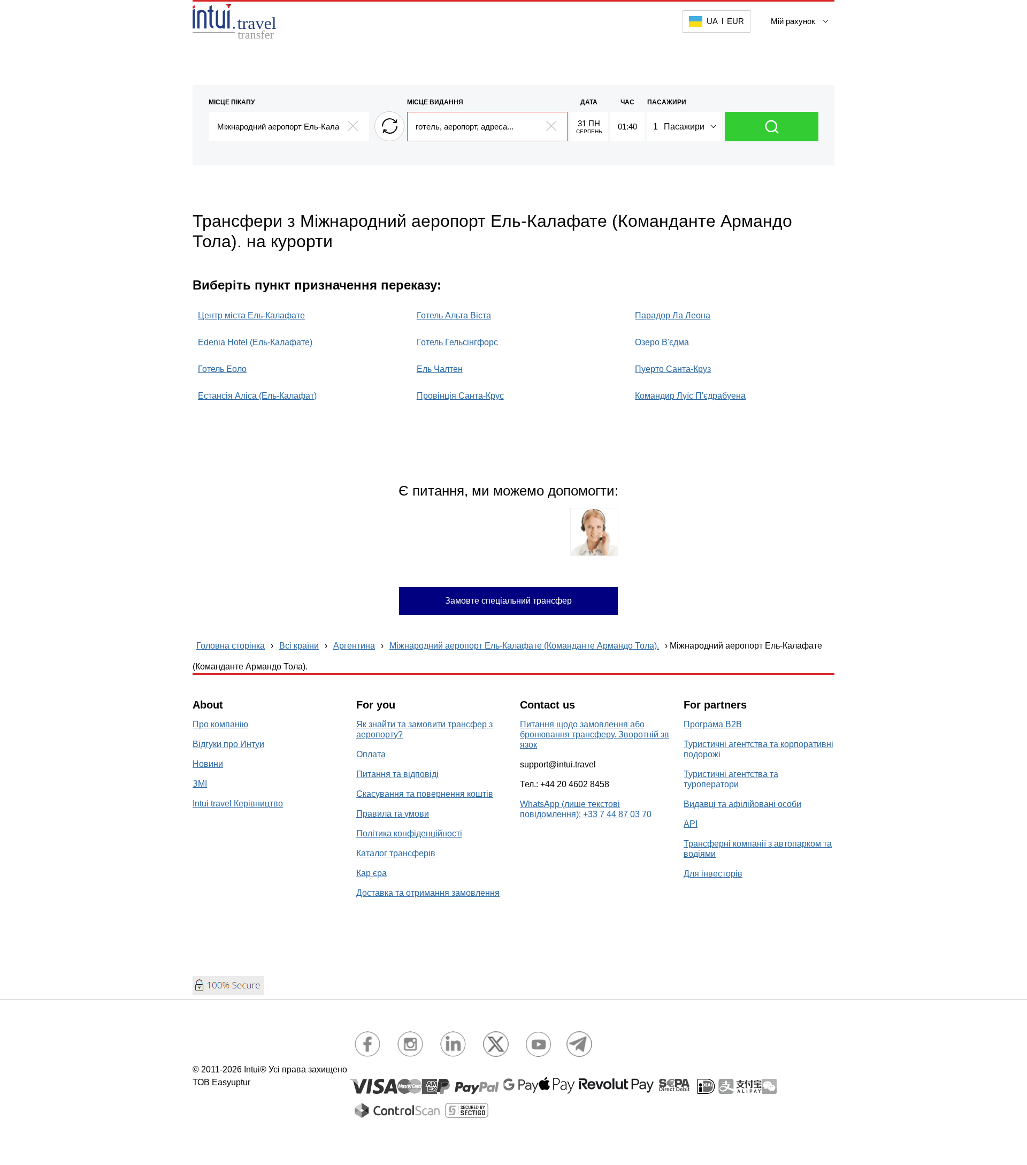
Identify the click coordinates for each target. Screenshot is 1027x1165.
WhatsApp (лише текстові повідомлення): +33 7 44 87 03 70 (586, 809)
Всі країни (299, 645)
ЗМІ (200, 783)
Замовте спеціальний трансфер (508, 600)
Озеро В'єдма (662, 342)
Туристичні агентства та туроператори (731, 779)
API (691, 823)
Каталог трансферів (395, 853)
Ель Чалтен (440, 369)
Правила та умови (392, 813)
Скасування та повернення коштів (424, 793)
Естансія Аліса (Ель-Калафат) (257, 395)
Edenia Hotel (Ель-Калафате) (255, 342)
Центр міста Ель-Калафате (251, 315)
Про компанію (220, 724)
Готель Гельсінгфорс (457, 342)
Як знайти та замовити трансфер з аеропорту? (424, 729)
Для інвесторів (713, 873)
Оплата (371, 754)
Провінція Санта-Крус (460, 395)
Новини (208, 763)
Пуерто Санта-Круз (673, 369)
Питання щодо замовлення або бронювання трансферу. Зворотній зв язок (594, 734)
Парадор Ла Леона (672, 315)
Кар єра (371, 873)
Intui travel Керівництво (238, 803)
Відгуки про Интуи (228, 744)
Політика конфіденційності (409, 833)
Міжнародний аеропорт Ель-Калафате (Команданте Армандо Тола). (524, 645)
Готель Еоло (222, 369)
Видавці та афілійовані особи (742, 804)
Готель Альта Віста (454, 315)
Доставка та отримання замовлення (428, 892)
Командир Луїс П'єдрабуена (690, 395)
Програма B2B (713, 724)
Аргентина (354, 645)
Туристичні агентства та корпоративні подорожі (758, 749)
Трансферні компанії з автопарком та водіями (758, 848)
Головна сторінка (230, 645)
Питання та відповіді (397, 774)
